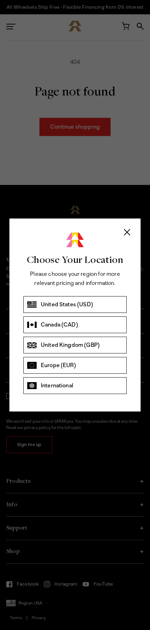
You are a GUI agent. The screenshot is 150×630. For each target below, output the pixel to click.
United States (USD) (67, 304)
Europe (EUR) (58, 365)
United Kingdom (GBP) (70, 345)
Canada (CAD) (59, 324)
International (57, 385)
